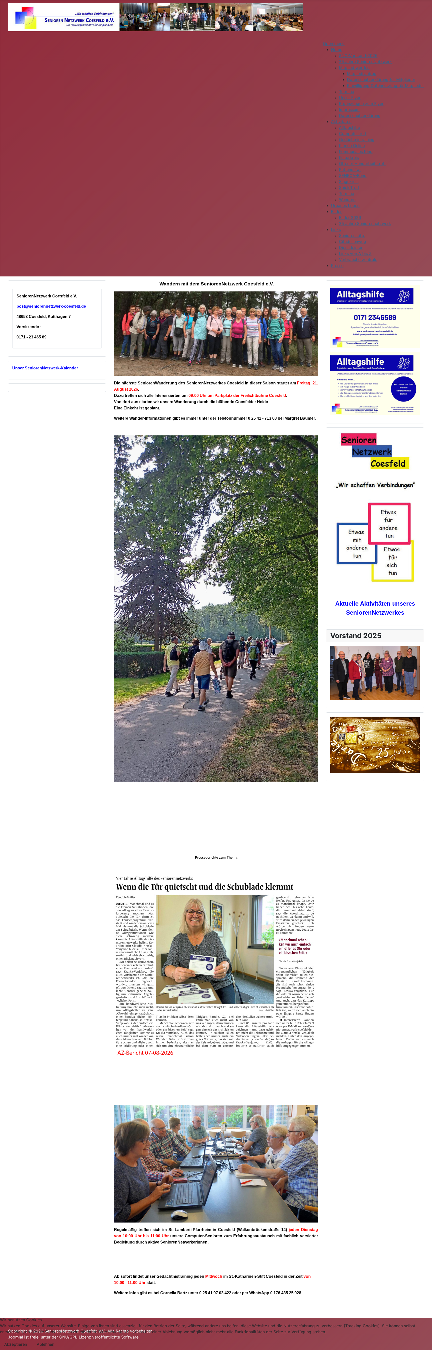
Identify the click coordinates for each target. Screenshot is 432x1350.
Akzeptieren (15, 1344)
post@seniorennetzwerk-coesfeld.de (51, 306)
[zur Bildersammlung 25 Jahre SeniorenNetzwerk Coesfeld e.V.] (375, 745)
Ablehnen (45, 1344)
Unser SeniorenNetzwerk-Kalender (45, 368)
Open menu (333, 43)
